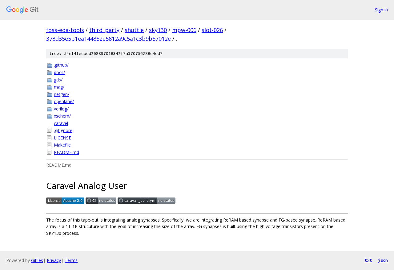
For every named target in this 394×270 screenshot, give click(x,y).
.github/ (61, 65)
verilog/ (61, 109)
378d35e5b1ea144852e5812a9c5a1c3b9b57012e (108, 38)
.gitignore (63, 130)
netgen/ (61, 94)
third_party (104, 30)
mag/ (59, 87)
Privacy (54, 260)
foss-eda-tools (65, 30)
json (383, 260)
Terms (71, 260)
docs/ (59, 72)
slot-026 (212, 30)
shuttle (134, 30)
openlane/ (64, 101)
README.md (66, 152)
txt (368, 260)
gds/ (58, 80)
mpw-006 (184, 30)
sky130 (158, 30)
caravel (61, 123)
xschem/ (62, 116)
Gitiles (37, 260)
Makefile (62, 145)
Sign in (381, 10)
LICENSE (62, 138)
